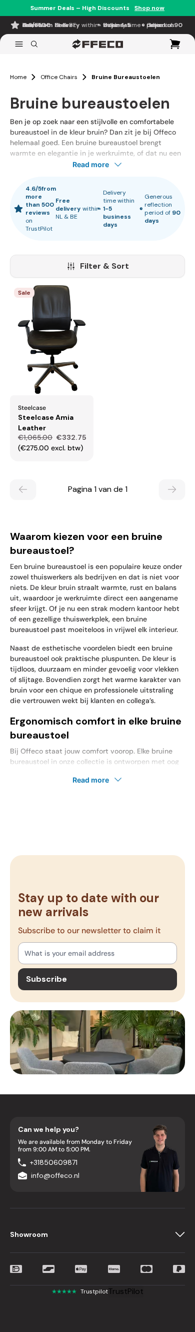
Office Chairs (59, 77)
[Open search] (34, 44)
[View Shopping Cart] (175, 44)
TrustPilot (126, 1291)
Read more (90, 164)
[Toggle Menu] (19, 44)
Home (18, 77)
